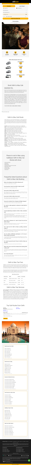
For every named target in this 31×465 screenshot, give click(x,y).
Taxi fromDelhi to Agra (5, 308)
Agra (8, 441)
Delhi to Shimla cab (7, 356)
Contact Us (3, 459)
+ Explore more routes (15, 453)
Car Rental (8, 444)
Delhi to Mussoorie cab (8, 355)
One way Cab (4, 444)
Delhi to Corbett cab (7, 348)
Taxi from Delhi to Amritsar (5, 451)
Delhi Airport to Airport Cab (8, 425)
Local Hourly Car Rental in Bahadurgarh (10, 382)
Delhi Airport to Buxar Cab (8, 428)
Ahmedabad (10, 441)
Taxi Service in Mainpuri (8, 396)
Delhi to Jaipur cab (7, 351)
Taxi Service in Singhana (8, 404)
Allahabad (23, 441)
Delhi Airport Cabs (7, 410)
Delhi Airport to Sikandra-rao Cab (9, 427)
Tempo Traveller (24, 444)
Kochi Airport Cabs (7, 418)
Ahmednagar (15, 441)
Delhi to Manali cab (7, 352)
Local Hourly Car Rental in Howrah (10, 383)
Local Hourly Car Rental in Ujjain (9, 387)
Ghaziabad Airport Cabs (8, 414)
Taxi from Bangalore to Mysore (20, 449)
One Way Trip (19, 8)
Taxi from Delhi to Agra (5, 449)
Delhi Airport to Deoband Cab (9, 435)
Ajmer (18, 441)
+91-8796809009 (8, 459)
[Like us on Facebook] (21, 455)
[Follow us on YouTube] (28, 455)
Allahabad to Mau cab (8, 366)
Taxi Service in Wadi (8, 400)
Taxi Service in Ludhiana (8, 403)
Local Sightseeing (16, 444)
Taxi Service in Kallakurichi (8, 401)
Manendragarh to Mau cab (8, 365)
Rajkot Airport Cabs (7, 411)
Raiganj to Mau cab (7, 369)
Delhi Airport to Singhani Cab (9, 431)
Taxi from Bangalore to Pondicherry (20, 451)
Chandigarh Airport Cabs (8, 415)
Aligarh (21, 441)
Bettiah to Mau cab (7, 370)
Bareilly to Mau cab (7, 372)
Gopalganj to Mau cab (8, 368)
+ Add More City (5, 14)
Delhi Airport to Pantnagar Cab (9, 432)
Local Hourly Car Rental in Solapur (9, 386)
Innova (21, 444)
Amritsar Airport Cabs (8, 413)
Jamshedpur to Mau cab (8, 373)
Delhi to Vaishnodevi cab (8, 358)
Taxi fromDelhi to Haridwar (5, 310)
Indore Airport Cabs (7, 417)
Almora (27, 441)
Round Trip (6, 8)
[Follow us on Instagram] (25, 455)
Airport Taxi (12, 444)
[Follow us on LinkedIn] (24, 455)
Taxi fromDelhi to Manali (18, 308)
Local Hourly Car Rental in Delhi (9, 379)
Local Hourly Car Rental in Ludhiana (10, 380)
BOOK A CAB (5, 318)
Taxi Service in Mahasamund (9, 397)
